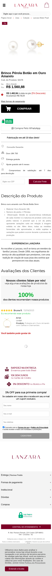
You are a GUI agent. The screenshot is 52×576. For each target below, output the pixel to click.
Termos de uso (23, 427)
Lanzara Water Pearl (41, 18)
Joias (17, 18)
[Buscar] (48, 13)
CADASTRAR (26, 436)
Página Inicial (6, 18)
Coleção (26, 18)
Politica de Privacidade (39, 427)
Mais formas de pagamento (13, 101)
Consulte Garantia (15, 147)
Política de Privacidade (35, 563)
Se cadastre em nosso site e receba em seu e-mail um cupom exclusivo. (25, 397)
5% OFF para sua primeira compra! (26, 392)
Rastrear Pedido (16, 475)
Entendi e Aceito (16, 569)
